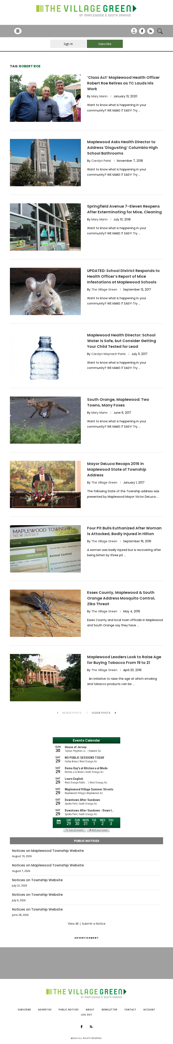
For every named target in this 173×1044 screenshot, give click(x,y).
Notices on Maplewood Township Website (48, 850)
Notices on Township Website (37, 880)
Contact (130, 1009)
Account (149, 1009)
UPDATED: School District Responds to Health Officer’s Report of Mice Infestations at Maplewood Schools (123, 276)
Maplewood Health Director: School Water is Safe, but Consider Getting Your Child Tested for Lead (121, 340)
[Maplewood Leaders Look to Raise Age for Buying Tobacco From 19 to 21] (45, 677)
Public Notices (69, 1009)
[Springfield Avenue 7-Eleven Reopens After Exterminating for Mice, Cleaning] (45, 227)
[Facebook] (142, 32)
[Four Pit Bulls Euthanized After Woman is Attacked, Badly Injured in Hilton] (45, 548)
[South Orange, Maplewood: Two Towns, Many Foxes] (45, 420)
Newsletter (109, 1009)
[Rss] (150, 32)
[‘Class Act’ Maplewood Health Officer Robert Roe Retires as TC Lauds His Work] (45, 98)
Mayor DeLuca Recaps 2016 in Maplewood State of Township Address (116, 469)
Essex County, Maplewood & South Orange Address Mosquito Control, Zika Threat (121, 598)
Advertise (44, 1009)
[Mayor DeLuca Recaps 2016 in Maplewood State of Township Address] (45, 484)
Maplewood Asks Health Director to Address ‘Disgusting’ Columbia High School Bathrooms (122, 147)
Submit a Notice (93, 924)
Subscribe (24, 1009)
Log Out (86, 1014)
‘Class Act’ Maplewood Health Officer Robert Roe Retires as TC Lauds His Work (123, 83)
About (90, 1009)
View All (73, 924)
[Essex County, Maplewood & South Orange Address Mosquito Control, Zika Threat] (45, 613)
